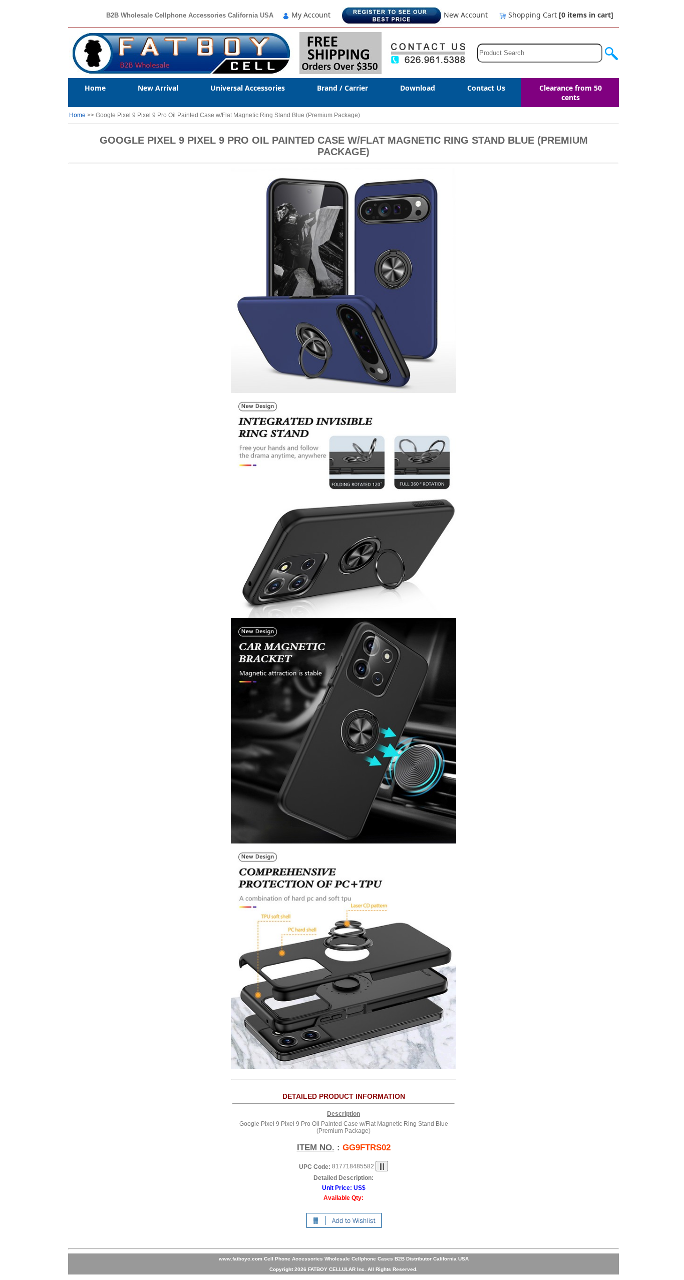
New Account (465, 15)
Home (95, 88)
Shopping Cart (559, 15)
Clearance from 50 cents (570, 92)
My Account (309, 15)
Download (417, 88)
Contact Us (486, 88)
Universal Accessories (247, 88)
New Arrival (158, 88)
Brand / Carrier (342, 88)
